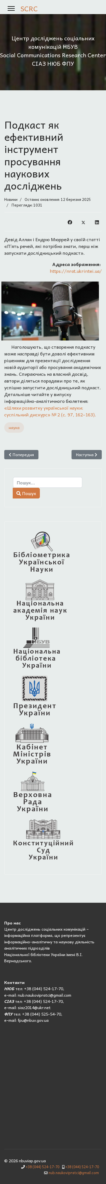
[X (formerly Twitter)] (83, 222)
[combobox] (47, 482)
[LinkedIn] (97, 222)
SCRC (29, 8)
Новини (11, 199)
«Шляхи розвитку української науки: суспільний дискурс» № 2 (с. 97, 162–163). (50, 411)
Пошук (28, 493)
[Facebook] (70, 222)
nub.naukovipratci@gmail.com (74, 1173)
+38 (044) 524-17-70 (42, 1167)
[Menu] (11, 8)
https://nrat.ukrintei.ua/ (76, 270)
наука (14, 427)
